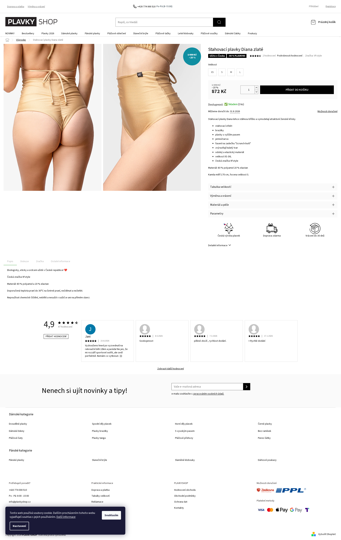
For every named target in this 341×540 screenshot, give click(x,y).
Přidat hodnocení (56, 336)
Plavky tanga (99, 438)
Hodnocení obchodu (185, 490)
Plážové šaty (16, 438)
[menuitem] (10, 33)
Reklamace (97, 502)
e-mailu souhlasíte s (197, 394)
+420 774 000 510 (18, 490)
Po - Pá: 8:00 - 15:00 (19, 496)
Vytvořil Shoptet (327, 534)
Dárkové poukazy (267, 460)
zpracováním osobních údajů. (208, 394)
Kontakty (179, 508)
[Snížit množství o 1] (256, 92)
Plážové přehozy (184, 438)
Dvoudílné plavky (18, 424)
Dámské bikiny (16, 431)
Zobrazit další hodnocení (170, 369)
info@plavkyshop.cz (20, 502)
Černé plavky (265, 424)
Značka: (313, 56)
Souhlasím (111, 515)
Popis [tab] (10, 261)
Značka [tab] (40, 261)
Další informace (66, 517)
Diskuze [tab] (24, 261)
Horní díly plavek (184, 424)
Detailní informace (218, 245)
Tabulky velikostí (100, 496)
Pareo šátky (264, 438)
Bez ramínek (264, 431)
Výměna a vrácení (36, 6)
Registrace (331, 6)
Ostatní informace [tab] (60, 261)
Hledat (219, 22)
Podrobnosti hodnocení (289, 56)
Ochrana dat (180, 502)
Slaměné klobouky (185, 460)
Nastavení (19, 526)
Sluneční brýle (99, 460)
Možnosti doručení (327, 111)
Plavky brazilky (100, 431)
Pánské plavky (16, 460)
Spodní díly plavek (102, 424)
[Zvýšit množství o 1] (256, 88)
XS (212, 72)
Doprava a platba (15, 6)
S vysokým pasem (185, 431)
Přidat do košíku (297, 90)
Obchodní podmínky (185, 496)
